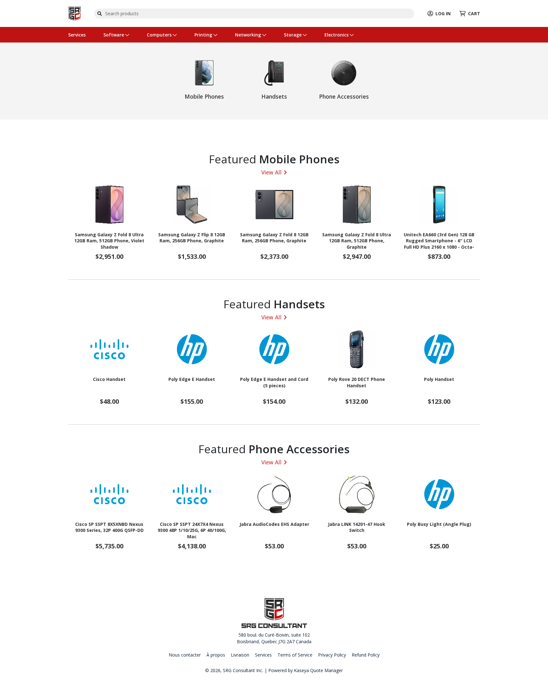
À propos (215, 655)
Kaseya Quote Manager (318, 670)
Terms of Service (294, 655)
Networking (248, 35)
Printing (203, 35)
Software (114, 35)
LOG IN (443, 13)
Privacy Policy (332, 655)
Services (77, 35)
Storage (293, 35)
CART (474, 13)
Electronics (337, 35)
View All (271, 172)
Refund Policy (366, 655)
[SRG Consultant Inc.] (74, 13)
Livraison (240, 655)
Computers (160, 35)
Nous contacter (185, 655)
